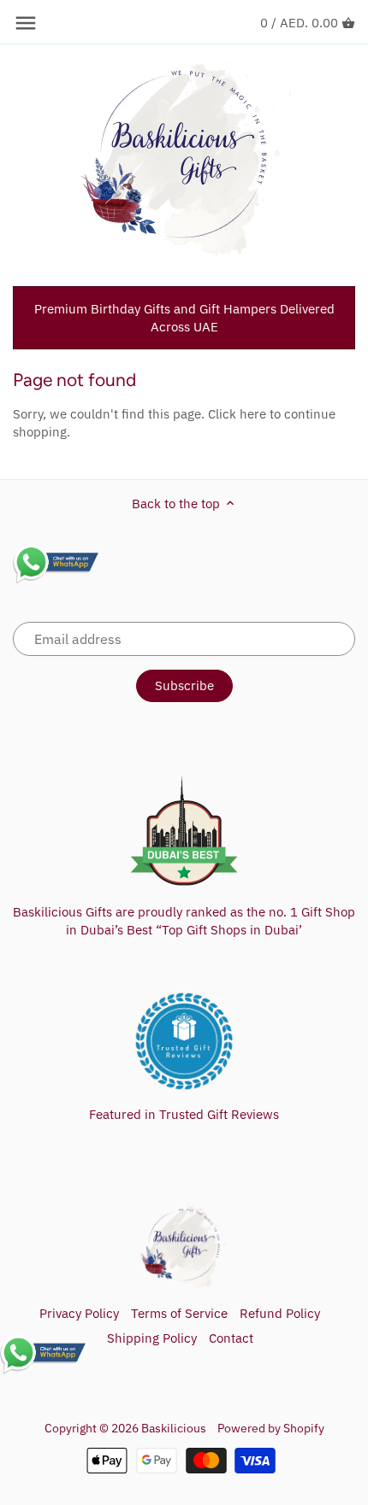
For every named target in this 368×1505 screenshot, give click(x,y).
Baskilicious (173, 1428)
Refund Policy (280, 1313)
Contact (231, 1338)
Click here (237, 414)
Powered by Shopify (270, 1428)
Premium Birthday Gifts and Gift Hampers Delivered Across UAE (184, 318)
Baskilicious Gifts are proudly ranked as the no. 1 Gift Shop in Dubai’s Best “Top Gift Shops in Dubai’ (184, 921)
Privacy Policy (79, 1313)
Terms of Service (179, 1313)
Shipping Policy (152, 1338)
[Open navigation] (26, 23)
